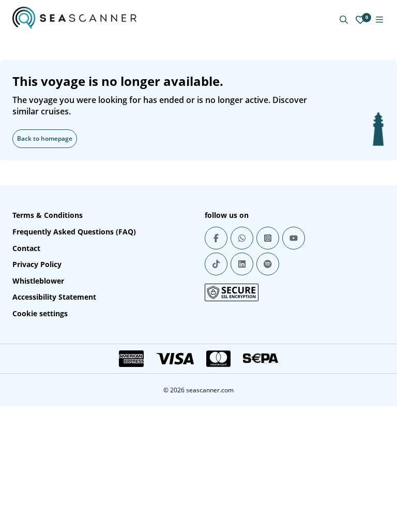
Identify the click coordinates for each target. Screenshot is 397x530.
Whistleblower (38, 281)
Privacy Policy (37, 264)
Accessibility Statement (54, 297)
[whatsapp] (242, 238)
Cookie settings (40, 313)
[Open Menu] (379, 20)
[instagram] (267, 238)
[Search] (344, 20)
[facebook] (216, 238)
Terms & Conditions (47, 215)
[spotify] (267, 264)
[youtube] (293, 238)
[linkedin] (242, 264)
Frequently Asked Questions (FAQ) (74, 232)
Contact (26, 248)
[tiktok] (216, 264)
